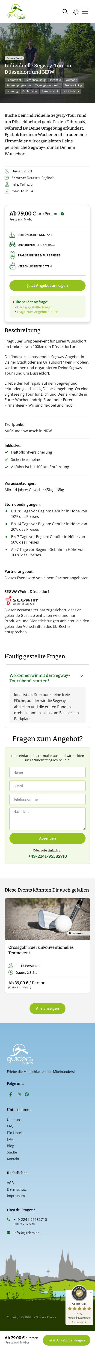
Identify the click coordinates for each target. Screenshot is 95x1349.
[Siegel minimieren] (91, 1292)
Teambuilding (73, 85)
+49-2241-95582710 (30, 1219)
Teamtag (12, 91)
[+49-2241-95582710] (8, 1219)
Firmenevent (50, 91)
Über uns (14, 1119)
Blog (10, 1145)
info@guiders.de (27, 1232)
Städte (12, 1152)
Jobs (10, 1139)
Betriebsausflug (35, 80)
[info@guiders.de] (8, 1232)
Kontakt (13, 1158)
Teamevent (13, 80)
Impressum (16, 1195)
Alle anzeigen (47, 1008)
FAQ (10, 1126)
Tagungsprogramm (47, 85)
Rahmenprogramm (18, 85)
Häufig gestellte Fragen (35, 307)
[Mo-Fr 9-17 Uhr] (76, 11)
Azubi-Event (30, 91)
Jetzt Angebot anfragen (47, 285)
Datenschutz (17, 1189)
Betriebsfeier (70, 91)
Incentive (56, 80)
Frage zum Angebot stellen (37, 312)
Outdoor (71, 80)
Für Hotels (15, 1132)
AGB (10, 1182)
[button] (12, 946)
